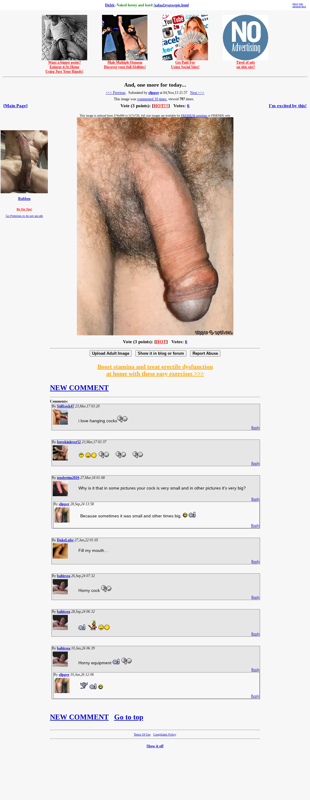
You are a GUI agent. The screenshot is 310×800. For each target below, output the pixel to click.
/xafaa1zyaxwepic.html (171, 5)
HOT (161, 341)
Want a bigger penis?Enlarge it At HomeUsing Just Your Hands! (64, 67)
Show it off (155, 746)
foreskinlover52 (69, 442)
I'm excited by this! (288, 105)
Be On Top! (24, 209)
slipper (153, 93)
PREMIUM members (194, 115)
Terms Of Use (142, 734)
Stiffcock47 (65, 406)
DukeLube (65, 540)
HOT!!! (160, 105)
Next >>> (197, 93)
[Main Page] (15, 105)
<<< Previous (116, 93)
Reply (255, 428)
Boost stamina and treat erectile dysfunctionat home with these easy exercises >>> (155, 370)
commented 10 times (152, 99)
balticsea (63, 576)
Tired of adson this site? (245, 64)
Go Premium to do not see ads (24, 215)
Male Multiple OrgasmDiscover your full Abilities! (125, 64)
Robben (24, 199)
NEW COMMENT (79, 388)
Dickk (109, 5)
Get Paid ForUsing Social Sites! (185, 64)
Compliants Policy (164, 734)
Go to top (128, 717)
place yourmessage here (299, 5)
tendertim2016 (68, 478)
